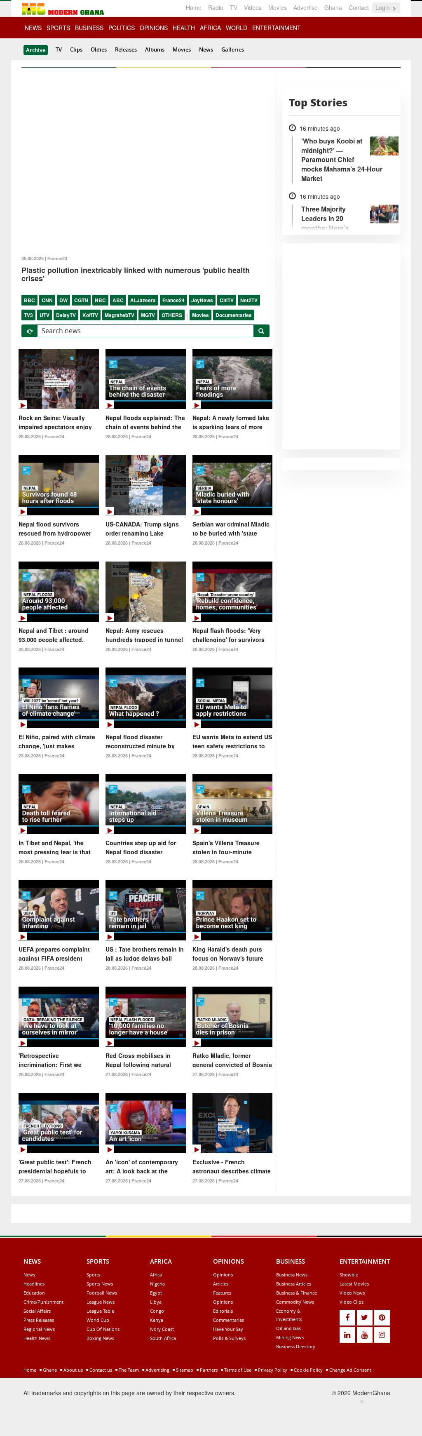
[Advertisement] (208, 1415)
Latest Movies (354, 1284)
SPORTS (58, 28)
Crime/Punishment (43, 1302)
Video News (352, 1293)
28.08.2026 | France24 (41, 436)
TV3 (28, 315)
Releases (126, 49)
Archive (35, 50)
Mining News (290, 1337)
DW (63, 300)
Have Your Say (228, 1329)
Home (194, 7)
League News (101, 1302)
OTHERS (172, 315)
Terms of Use (237, 1370)
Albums (154, 49)
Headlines (34, 1284)
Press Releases (38, 1320)
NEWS (33, 28)
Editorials (223, 1311)
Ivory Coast (162, 1329)
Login (383, 7)
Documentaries (234, 315)
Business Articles (293, 1284)
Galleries (232, 49)
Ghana (333, 7)
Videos (253, 7)
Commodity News (295, 1302)
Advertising (156, 1370)
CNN (47, 300)
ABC (118, 300)
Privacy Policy (272, 1370)
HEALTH (184, 28)
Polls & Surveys (229, 1338)
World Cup (98, 1320)
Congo (157, 1311)
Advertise (305, 7)
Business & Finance (296, 1293)
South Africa (163, 1338)
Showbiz (349, 1274)
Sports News (100, 1284)
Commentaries (228, 1320)
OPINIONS (154, 28)
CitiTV (227, 300)
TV (233, 7)
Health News (36, 1338)
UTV (44, 315)
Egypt (156, 1293)
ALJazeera (143, 300)
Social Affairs (37, 1311)
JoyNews (202, 300)
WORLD (236, 28)
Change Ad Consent (349, 1370)
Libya (156, 1302)
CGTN (81, 300)
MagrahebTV (119, 315)
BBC (29, 300)
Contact (359, 7)
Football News (102, 1293)
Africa (156, 1274)
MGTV (148, 315)
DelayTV (66, 315)
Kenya (156, 1320)
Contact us (100, 1370)
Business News (291, 1274)
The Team (128, 1370)
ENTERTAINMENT (276, 28)
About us (72, 1370)
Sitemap (184, 1370)
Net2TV (249, 300)
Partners (208, 1370)
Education (34, 1293)
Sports (93, 1274)
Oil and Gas (288, 1328)
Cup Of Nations (103, 1329)
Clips (76, 49)
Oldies (99, 49)
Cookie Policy (308, 1370)
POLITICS (121, 28)
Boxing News (100, 1338)
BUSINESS (89, 28)
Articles (220, 1284)
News (206, 49)
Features (222, 1293)
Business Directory (295, 1346)
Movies (277, 7)
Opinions (223, 1274)
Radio (215, 7)
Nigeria (157, 1284)
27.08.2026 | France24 (128, 1074)
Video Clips (351, 1302)
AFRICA (210, 28)
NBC (100, 300)
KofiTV (90, 315)
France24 (173, 300)
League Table (100, 1311)
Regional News (39, 1329)
